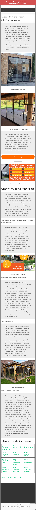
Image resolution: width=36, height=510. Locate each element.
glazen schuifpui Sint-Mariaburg (17, 446)
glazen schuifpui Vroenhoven (6, 447)
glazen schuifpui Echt (28, 446)
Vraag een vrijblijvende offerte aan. (11, 477)
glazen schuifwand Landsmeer (16, 469)
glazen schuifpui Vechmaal (5, 454)
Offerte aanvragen (18, 157)
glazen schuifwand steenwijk (27, 469)
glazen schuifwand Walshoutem (28, 460)
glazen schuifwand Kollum (5, 469)
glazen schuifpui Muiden (27, 454)
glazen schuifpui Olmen (5, 460)
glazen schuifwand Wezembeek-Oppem (17, 461)
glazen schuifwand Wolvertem (16, 454)
